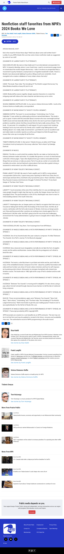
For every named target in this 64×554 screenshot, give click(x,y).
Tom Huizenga (16, 395)
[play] (4, 8)
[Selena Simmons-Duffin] (5, 373)
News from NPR (17, 457)
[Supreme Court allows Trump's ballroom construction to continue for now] (7, 484)
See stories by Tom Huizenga (21, 401)
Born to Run (18, 360)
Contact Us (27, 528)
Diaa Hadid (10, 33)
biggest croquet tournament (19, 358)
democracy (20, 356)
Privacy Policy (53, 524)
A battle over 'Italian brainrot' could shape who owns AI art (30, 471)
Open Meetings (53, 528)
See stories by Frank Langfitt (21, 363)
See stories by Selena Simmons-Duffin (24, 377)
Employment (40, 524)
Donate (57, 2)
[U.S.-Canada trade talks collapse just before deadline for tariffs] (7, 460)
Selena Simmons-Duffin (28, 33)
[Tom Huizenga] (5, 397)
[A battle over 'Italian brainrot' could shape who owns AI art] (7, 472)
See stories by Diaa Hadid (20, 343)
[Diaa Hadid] (5, 333)
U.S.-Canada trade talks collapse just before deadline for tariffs (31, 459)
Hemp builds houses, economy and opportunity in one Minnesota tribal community (37, 415)
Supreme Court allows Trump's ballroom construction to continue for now (34, 484)
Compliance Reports (42, 528)
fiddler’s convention (39, 358)
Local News (16, 413)
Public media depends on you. (32, 503)
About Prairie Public (29, 524)
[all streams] (61, 8)
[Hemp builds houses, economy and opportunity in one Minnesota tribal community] (7, 415)
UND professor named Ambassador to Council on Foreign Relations (33, 427)
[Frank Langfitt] (5, 353)
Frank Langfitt (17, 33)
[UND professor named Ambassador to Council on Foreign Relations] (7, 428)
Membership (27, 532)
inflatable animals (37, 356)
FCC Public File (40, 532)
